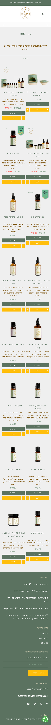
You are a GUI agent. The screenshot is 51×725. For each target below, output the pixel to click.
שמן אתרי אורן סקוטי (13, 469)
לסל (37, 109)
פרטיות (44, 643)
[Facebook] (47, 703)
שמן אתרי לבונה (37, 533)
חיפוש (45, 633)
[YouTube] (28, 703)
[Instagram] (41, 703)
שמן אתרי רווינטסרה (13, 406)
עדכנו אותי (38, 673)
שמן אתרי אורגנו (38, 469)
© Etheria (44, 715)
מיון (24, 58)
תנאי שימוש (42, 638)
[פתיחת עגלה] (48, 14)
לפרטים (37, 104)
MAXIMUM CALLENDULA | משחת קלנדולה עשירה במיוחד (13, 536)
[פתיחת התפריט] (3, 14)
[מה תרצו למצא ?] (43, 14)
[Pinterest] (35, 703)
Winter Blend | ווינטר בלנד (13, 344)
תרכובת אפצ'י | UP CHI (13, 217)
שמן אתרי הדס (13, 153)
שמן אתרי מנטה (37, 217)
